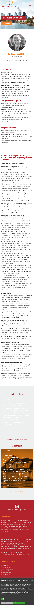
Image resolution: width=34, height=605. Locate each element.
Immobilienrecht (7, 569)
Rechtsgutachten (7, 571)
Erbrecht (5, 565)
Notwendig (8, 599)
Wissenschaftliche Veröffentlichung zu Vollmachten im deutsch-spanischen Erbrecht (15, 553)
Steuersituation (7, 574)
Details (4, 603)
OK (10, 603)
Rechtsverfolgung (7, 572)
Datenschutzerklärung (6, 595)
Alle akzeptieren (19, 603)
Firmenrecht (6, 567)
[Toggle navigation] (30, 5)
